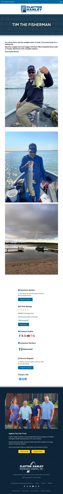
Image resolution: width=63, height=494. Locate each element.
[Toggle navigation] (61, 2)
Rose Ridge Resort (12, 51)
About (37, 483)
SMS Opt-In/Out (16, 491)
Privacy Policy (25, 491)
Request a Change (25, 367)
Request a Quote (25, 299)
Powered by (46, 491)
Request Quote (38, 451)
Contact (43, 483)
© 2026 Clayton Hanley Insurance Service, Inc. (22, 483)
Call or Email (24, 451)
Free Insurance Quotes (7, 2)
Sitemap (50, 483)
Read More (23, 324)
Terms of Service (34, 491)
